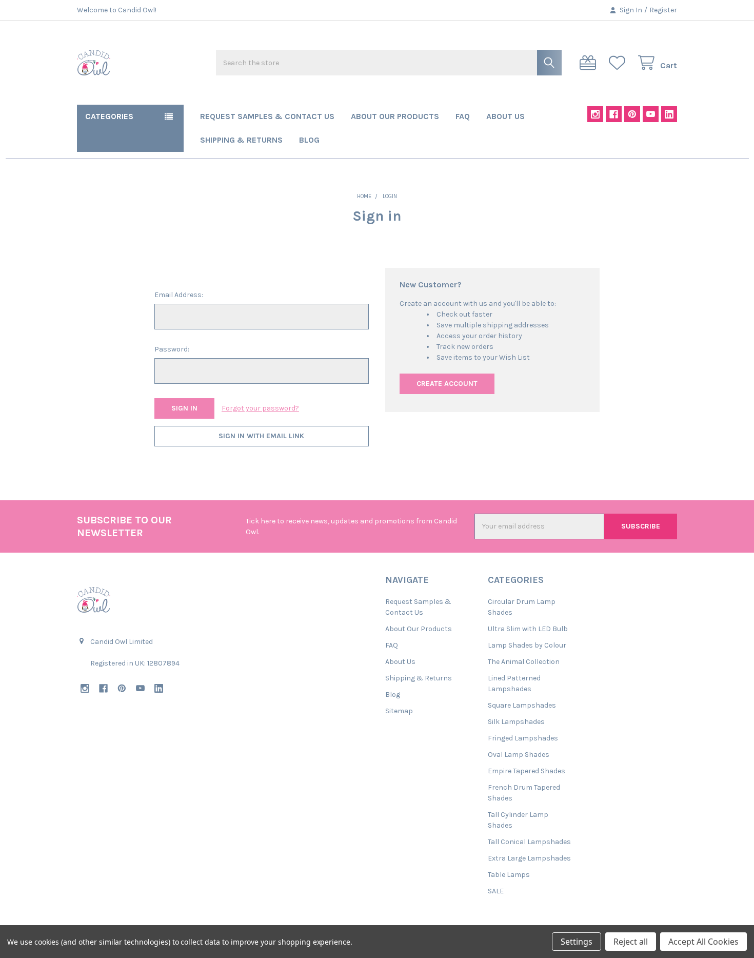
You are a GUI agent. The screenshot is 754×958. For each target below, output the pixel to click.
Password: (171, 349)
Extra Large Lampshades (529, 858)
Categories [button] (109, 116)
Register (663, 10)
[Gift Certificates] (590, 63)
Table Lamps (509, 874)
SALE (496, 891)
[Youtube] (651, 114)
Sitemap (399, 711)
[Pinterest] (632, 114)
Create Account (447, 383)
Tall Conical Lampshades (529, 841)
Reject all (630, 941)
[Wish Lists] (619, 63)
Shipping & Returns (241, 140)
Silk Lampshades (516, 721)
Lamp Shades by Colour (527, 645)
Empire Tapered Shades (526, 771)
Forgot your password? (260, 408)
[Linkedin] (669, 114)
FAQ (462, 116)
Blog (309, 140)
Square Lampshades (522, 705)
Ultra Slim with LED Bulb (528, 628)
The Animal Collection (524, 661)
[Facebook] (614, 114)
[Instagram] (595, 114)
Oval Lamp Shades (518, 754)
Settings (576, 941)
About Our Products (395, 116)
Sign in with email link (261, 436)
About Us (505, 116)
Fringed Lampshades (523, 738)
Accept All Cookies (703, 941)
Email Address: (178, 294)
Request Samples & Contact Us (267, 116)
